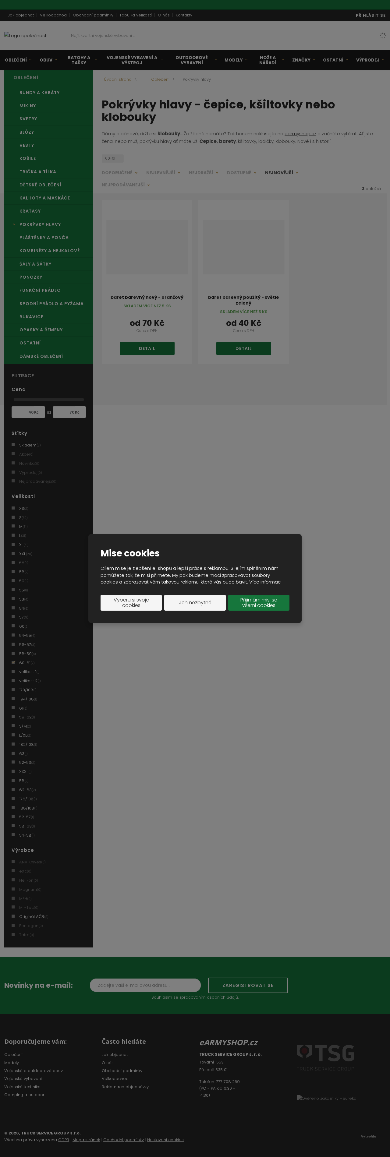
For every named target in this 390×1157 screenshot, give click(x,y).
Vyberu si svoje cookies (131, 602)
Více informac (265, 582)
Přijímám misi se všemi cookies (258, 602)
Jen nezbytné (195, 602)
